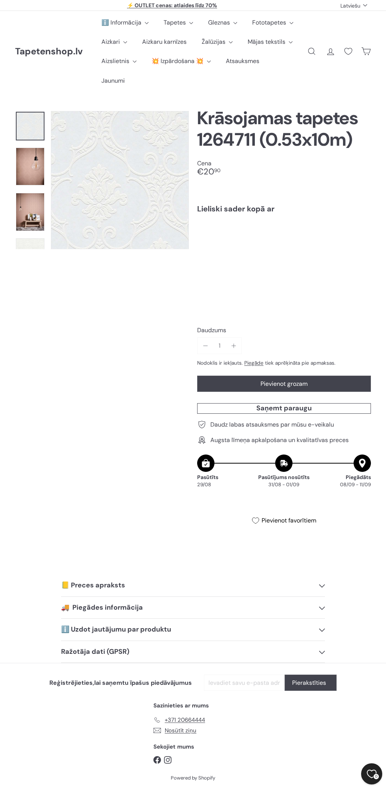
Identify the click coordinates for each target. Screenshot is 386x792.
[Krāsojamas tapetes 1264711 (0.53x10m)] (284, 245)
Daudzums (211, 330)
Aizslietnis (116, 61)
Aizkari (111, 42)
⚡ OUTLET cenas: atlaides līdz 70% (172, 5)
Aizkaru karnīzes (164, 42)
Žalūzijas (214, 42)
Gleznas (219, 22)
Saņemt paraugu (284, 408)
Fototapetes (270, 22)
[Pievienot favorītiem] (361, 235)
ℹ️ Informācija (122, 22)
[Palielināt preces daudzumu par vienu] (233, 345)
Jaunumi (113, 81)
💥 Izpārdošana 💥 (178, 61)
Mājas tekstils (267, 42)
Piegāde (253, 363)
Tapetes (175, 22)
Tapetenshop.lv (49, 51)
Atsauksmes (242, 61)
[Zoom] (119, 180)
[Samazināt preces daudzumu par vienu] (205, 345)
